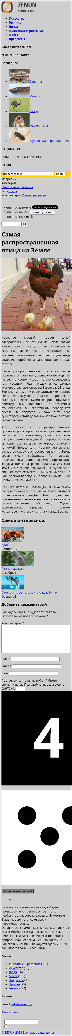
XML (49, 212)
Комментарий (12, 623)
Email (6, 666)
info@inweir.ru (21, 1004)
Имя (5, 659)
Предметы (17, 39)
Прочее (14, 984)
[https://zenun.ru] (18, 11)
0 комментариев (34, 195)
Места (13, 35)
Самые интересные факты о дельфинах (29, 592)
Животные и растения (26, 31)
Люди (13, 27)
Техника (15, 23)
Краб (5, 545)
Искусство (17, 18)
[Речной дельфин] (17, 564)
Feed (36, 212)
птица (12, 191)
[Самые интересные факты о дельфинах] (12, 588)
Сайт (4, 673)
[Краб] (12, 541)
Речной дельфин (13, 569)
